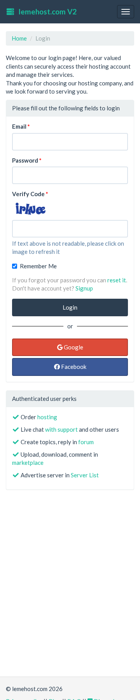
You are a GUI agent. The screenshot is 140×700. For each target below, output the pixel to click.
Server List (85, 474)
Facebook (73, 366)
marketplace (28, 462)
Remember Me (38, 265)
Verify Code (28, 193)
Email (19, 126)
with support (61, 429)
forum (86, 441)
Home (19, 38)
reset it (116, 280)
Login (70, 307)
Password (25, 160)
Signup (84, 288)
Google (73, 347)
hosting (47, 416)
